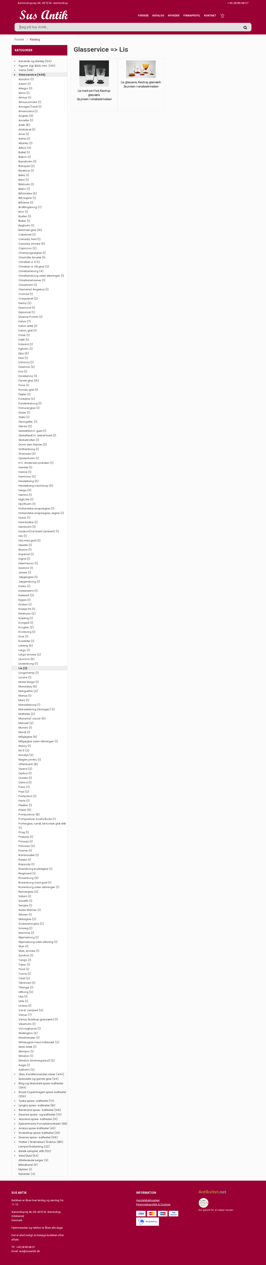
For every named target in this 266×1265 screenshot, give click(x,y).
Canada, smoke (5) (31, 244)
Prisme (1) (25, 851)
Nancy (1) (24, 746)
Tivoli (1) (23, 969)
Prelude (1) (25, 837)
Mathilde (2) (26, 714)
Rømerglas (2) (28, 892)
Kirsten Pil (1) (26, 609)
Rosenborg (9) (28, 878)
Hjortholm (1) (27, 504)
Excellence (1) (27, 376)
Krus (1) (23, 636)
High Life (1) (25, 499)
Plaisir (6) (24, 810)
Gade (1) (24, 413)
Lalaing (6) (25, 646)
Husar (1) (24, 518)
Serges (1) (25, 905)
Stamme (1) (26, 933)
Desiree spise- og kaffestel (37, 1115)
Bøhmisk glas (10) (30, 230)
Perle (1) (24, 801)
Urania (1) (24, 1006)
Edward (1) (25, 344)
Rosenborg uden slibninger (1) (38, 887)
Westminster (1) (28, 1038)
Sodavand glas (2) (31, 924)
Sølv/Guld (25, 1156)
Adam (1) (24, 84)
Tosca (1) (24, 974)
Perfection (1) (27, 796)
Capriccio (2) (27, 248)
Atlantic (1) (25, 143)
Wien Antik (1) (27, 1047)
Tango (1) (24, 960)
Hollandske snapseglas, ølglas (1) (41, 513)
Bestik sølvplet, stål (31, 1151)
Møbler (23, 1169)
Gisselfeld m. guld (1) (32, 431)
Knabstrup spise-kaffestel (36, 1133)
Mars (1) (23, 700)
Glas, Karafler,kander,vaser (37, 1074)
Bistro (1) (24, 189)
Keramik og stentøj (31, 61)
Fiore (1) (23, 385)
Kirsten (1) (25, 604)
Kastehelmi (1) (28, 591)
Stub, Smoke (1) (28, 951)
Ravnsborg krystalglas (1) (35, 869)
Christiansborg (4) (30, 271)
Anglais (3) (25, 116)
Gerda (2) (25, 426)
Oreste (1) (25, 778)
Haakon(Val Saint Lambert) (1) (38, 531)
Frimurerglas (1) (28, 408)
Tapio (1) (24, 965)
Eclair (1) (24, 335)
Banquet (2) (26, 166)
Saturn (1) (24, 896)
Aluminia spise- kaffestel (35, 1119)
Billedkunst (25, 1165)
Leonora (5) (26, 659)
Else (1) (23, 358)
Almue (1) (24, 97)
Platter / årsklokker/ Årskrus (37, 1142)
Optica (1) (25, 773)
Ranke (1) (24, 860)
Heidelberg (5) (28, 481)
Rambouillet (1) (28, 855)
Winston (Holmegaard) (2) (36, 1061)
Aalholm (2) (26, 1070)
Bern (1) (23, 180)
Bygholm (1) (26, 225)
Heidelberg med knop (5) (35, 486)
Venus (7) (25, 1015)
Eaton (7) (24, 321)
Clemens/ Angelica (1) (33, 289)
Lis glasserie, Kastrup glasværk (141, 82)
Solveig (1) (25, 928)
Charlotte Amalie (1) (31, 257)
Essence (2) (26, 367)
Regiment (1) (27, 873)
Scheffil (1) (25, 901)
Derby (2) (24, 303)
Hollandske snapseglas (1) (36, 508)
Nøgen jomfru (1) (29, 760)
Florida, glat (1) (28, 390)
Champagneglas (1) (32, 253)
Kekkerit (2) (26, 595)
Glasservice (28, 75)
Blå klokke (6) (27, 193)
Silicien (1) (25, 915)
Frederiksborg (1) (30, 403)
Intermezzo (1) (28, 563)
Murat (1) (24, 732)
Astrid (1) (24, 139)
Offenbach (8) (28, 764)
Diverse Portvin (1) (30, 317)
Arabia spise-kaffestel (34, 1128)
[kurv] (222, 15)
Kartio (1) (24, 586)
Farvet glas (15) (28, 381)
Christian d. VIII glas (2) (33, 267)
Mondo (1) (25, 728)
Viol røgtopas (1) (29, 1029)
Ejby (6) (23, 353)
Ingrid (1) (24, 559)
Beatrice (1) (26, 171)
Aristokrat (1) (26, 129)
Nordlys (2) (25, 755)
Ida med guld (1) (29, 540)
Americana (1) (28, 111)
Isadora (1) (25, 568)
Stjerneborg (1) (28, 937)
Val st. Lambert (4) (30, 1010)
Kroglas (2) (26, 627)
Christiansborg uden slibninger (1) (41, 276)
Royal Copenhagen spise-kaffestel (42, 1092)
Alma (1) (24, 93)
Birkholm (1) (26, 184)
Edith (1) (23, 340)
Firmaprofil (191, 15)
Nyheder (174, 15)
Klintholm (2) (27, 614)
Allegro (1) (25, 88)
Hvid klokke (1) (28, 522)
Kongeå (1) (25, 623)
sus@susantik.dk (29, 1251)
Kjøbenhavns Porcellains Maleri (40, 1124)
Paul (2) (23, 792)
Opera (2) (25, 769)
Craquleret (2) (28, 299)
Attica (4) (24, 148)
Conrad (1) (25, 294)
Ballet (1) (24, 152)
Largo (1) (24, 650)
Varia (22, 70)
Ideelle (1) (25, 545)
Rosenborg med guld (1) (34, 883)
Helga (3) (24, 490)
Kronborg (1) (26, 632)
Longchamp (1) (28, 673)
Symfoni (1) (25, 955)
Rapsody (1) (26, 864)
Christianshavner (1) (31, 280)
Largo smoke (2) (29, 654)
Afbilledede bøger (30, 1160)
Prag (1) (23, 832)
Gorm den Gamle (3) (32, 445)
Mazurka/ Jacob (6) (32, 718)
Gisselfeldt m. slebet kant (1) (37, 435)
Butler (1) (24, 221)
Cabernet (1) (27, 235)
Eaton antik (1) (27, 326)
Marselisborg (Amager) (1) (36, 709)
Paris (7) (24, 787)
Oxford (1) (25, 782)
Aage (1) (24, 1065)
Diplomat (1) (26, 312)
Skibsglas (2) (27, 919)
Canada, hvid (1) (29, 239)
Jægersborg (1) (29, 582)
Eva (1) (22, 371)
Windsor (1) (26, 1051)
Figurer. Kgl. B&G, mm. (33, 66)
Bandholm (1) (27, 161)
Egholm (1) (25, 349)
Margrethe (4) (28, 691)
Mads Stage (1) (28, 682)
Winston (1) (25, 1056)
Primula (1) (25, 841)
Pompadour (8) (29, 814)
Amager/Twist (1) (30, 107)
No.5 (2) (23, 750)
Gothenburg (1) (28, 449)
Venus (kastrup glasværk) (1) (38, 1019)
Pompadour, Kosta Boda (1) (37, 819)
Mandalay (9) (27, 686)
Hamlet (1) (25, 467)
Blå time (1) (25, 203)
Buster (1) (24, 216)
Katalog (158, 15)
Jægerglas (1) (28, 577)
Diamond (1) (26, 308)
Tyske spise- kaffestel (33, 1101)
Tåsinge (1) (25, 987)
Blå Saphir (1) (27, 198)
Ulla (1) (22, 997)
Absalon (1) (26, 79)
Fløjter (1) (24, 394)
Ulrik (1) (23, 1001)
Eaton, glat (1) (27, 331)
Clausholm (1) (27, 285)
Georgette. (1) (27, 422)
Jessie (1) (24, 572)
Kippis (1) (24, 600)
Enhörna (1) (26, 362)
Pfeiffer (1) (25, 805)
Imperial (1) (26, 554)
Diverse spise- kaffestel (34, 1137)
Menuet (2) (25, 723)
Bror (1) (23, 212)
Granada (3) (27, 454)
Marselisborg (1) (29, 705)
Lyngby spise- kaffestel (34, 1105)
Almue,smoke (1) (29, 102)
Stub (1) (23, 946)
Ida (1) (22, 536)
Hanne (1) (24, 472)
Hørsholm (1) (27, 527)
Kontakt (210, 15)
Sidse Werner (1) (29, 910)
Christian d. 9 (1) (29, 262)
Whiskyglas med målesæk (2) (38, 1042)
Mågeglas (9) (27, 737)
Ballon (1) (24, 157)
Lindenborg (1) (28, 664)
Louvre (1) (24, 677)
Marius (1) (24, 696)
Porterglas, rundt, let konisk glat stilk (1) (42, 826)
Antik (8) (24, 125)
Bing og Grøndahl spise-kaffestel (41, 1083)
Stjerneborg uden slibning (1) (37, 942)
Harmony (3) (27, 477)
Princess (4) (26, 846)
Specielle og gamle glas (35, 1079)
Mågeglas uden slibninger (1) (38, 741)
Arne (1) (23, 134)
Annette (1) (25, 120)
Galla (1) (24, 417)
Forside (143, 15)
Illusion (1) (25, 550)
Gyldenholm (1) (28, 458)
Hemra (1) (25, 495)
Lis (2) (22, 668)
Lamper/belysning (31, 1146)
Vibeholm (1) (27, 1024)
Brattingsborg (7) (30, 207)
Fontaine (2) (26, 399)
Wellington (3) (28, 1033)
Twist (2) (24, 978)
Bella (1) (23, 175)
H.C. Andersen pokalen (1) (35, 463)
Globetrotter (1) (28, 440)
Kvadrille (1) (26, 641)
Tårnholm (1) (26, 983)
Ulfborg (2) (25, 992)
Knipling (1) (25, 618)
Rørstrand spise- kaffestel (36, 1110)
